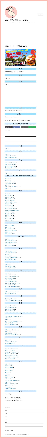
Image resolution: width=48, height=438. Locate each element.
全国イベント (7, 148)
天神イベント (7, 319)
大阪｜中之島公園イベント (10, 279)
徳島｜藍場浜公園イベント (10, 307)
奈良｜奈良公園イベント (10, 267)
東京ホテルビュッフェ (9, 369)
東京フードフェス (8, 364)
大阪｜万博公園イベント (10, 274)
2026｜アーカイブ (9, 430)
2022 (6, 419)
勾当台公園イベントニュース (11, 348)
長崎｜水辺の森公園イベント (11, 322)
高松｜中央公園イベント (10, 305)
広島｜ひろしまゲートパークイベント (13, 300)
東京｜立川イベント (9, 220)
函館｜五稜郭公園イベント (10, 157)
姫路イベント (8, 130)
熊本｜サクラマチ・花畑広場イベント (13, 321)
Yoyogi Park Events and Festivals (12, 210)
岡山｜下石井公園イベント (10, 298)
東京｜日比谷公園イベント (10, 202)
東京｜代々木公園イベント (10, 208)
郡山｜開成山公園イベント (10, 167)
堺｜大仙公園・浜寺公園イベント (12, 286)
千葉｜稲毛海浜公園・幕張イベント (12, 186)
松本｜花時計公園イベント (10, 242)
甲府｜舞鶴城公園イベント (10, 240)
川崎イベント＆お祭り (9, 225)
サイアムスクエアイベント (10, 341)
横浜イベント (7, 227)
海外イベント (7, 372)
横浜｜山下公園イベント (10, 228)
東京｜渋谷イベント (9, 211)
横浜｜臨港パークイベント (10, 230)
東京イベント (7, 193)
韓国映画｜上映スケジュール (11, 383)
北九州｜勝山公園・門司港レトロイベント (14, 316)
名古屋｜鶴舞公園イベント (10, 259)
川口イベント (7, 185)
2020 (6, 413)
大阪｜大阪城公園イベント (10, 281)
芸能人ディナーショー (9, 377)
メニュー (40, 14)
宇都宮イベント (8, 173)
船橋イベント (7, 188)
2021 (6, 416)
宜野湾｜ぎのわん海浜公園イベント (12, 334)
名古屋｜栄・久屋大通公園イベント (12, 257)
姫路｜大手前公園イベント (10, 293)
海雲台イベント (8, 340)
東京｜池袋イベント (9, 203)
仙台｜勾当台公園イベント (10, 166)
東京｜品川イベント (9, 218)
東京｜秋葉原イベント (9, 200)
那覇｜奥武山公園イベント (10, 333)
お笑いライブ (7, 378)
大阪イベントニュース (9, 358)
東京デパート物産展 (9, 367)
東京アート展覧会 (8, 370)
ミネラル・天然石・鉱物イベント (12, 380)
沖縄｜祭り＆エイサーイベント (11, 329)
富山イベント (7, 243)
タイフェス (7, 373)
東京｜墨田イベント (9, 195)
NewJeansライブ (8, 387)
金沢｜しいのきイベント (10, 245)
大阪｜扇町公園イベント (10, 278)
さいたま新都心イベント (10, 183)
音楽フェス (7, 375)
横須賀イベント (8, 232)
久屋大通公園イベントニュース (11, 357)
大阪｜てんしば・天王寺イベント (12, 283)
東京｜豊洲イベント (9, 215)
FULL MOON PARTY (9, 343)
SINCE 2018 (7, 407)
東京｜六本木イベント (9, 213)
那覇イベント (7, 331)
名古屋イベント (8, 254)
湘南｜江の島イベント (9, 233)
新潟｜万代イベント (9, 239)
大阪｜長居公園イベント (10, 284)
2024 (6, 425)
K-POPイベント (8, 385)
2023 (6, 422)
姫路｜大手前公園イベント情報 (16, 20)
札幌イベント (7, 154)
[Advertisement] (24, 36)
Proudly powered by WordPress (22, 434)
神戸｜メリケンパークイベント (11, 291)
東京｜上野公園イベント (10, 198)
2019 (6, 410)
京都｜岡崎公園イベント (10, 266)
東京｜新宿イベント (9, 205)
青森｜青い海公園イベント (10, 162)
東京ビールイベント (9, 365)
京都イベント (7, 264)
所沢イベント (7, 180)
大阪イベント (7, 273)
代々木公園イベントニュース (11, 353)
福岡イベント (7, 317)
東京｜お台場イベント (9, 216)
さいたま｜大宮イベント (10, 181)
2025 (6, 428)
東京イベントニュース (9, 350)
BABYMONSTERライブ (10, 388)
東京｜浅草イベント (9, 197)
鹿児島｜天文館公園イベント (11, 324)
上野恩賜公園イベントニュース (11, 352)
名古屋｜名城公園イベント (10, 255)
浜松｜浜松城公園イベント (10, 252)
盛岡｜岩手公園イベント (10, 164)
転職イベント (7, 382)
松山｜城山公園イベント (10, 309)
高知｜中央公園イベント (10, 310)
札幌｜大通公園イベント (10, 155)
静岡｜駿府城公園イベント (10, 251)
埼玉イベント (7, 178)
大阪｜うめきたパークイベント (11, 276)
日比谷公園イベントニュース (11, 355)
